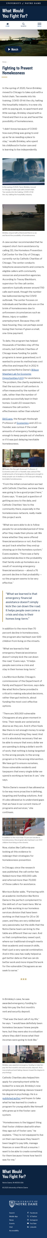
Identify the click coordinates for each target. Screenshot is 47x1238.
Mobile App (13, 1216)
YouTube (33, 1223)
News (11, 1220)
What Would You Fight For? (14, 13)
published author (11, 1098)
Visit (11, 1227)
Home (7, 26)
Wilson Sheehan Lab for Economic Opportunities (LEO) (20, 373)
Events (12, 1223)
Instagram (34, 1220)
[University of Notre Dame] (23, 1204)
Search (23, 26)
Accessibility (14, 1231)
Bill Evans (7, 418)
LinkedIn (33, 1227)
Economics (23, 423)
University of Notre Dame (23, 3)
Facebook (34, 1213)
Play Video (13, 49)
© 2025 (5, 1188)
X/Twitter (33, 1216)
